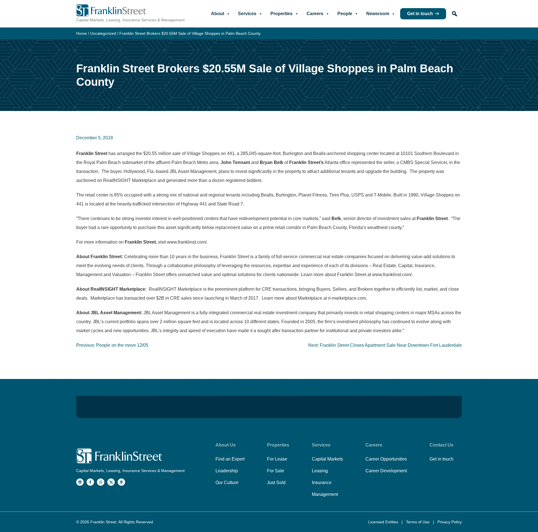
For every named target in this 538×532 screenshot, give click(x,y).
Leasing (320, 470)
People (344, 13)
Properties (281, 13)
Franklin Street (103, 522)
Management (325, 494)
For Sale (275, 470)
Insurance (321, 482)
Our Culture (226, 482)
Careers (315, 13)
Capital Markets (327, 459)
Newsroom (377, 13)
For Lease (277, 459)
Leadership (226, 470)
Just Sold (276, 482)
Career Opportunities (386, 459)
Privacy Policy (449, 522)
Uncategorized (103, 33)
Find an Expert (230, 459)
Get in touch (420, 13)
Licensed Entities (383, 522)
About (217, 13)
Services (247, 13)
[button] (454, 13)
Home (81, 33)
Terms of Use (418, 522)
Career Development (386, 470)
